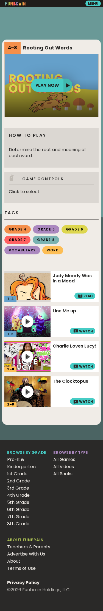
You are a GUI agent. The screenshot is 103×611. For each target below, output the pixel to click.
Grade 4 (17, 229)
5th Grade (18, 502)
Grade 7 (17, 239)
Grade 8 (45, 239)
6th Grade (18, 509)
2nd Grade (18, 481)
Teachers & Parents (28, 547)
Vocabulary (22, 250)
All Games (64, 459)
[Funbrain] (15, 4)
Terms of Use (21, 568)
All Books (63, 474)
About (13, 561)
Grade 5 (46, 229)
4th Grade (18, 495)
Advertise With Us (26, 554)
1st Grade (17, 474)
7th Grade (18, 516)
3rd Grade (18, 488)
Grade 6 (74, 229)
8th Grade (18, 524)
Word (53, 250)
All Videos (63, 466)
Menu (93, 3)
